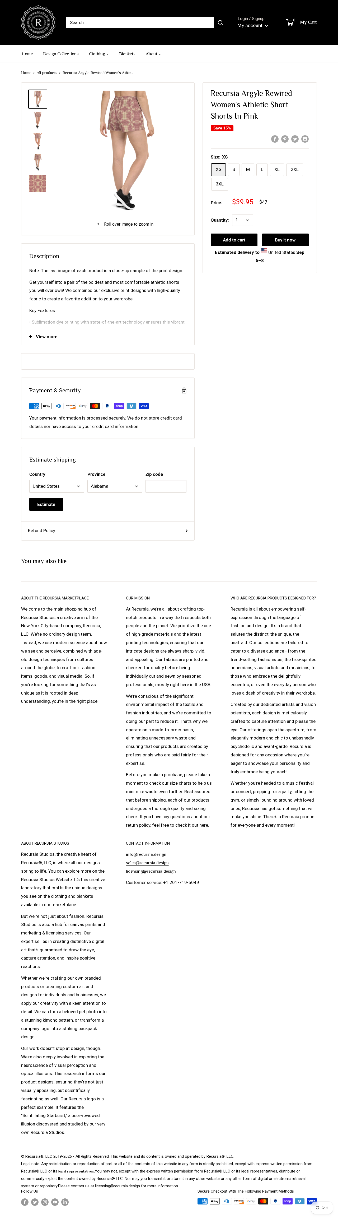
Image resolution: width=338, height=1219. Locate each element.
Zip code (154, 474)
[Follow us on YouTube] (55, 1202)
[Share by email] (305, 138)
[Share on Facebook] (275, 138)
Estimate (46, 504)
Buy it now (285, 240)
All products (47, 72)
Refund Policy (41, 530)
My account (251, 25)
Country (37, 474)
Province (96, 474)
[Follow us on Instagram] (45, 1202)
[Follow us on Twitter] (35, 1202)
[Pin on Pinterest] (285, 138)
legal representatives (76, 1171)
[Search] (220, 22)
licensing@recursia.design (151, 871)
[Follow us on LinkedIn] (65, 1202)
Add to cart (234, 240)
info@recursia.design (146, 854)
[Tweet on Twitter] (295, 138)
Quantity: (220, 220)
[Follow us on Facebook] (25, 1202)
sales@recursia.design (147, 862)
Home (26, 72)
